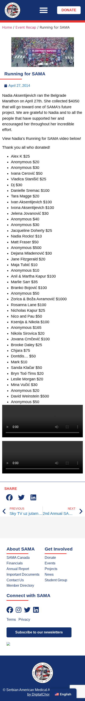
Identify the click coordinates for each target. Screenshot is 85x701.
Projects (51, 569)
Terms (11, 619)
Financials (15, 563)
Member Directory (20, 585)
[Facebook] (10, 610)
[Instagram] (18, 610)
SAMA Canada (18, 557)
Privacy (24, 619)
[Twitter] (27, 610)
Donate (50, 557)
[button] (43, 10)
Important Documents (23, 574)
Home (7, 27)
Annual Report (18, 569)
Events (50, 563)
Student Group (56, 580)
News (49, 574)
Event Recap (25, 27)
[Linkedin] (36, 610)
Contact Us (15, 580)
